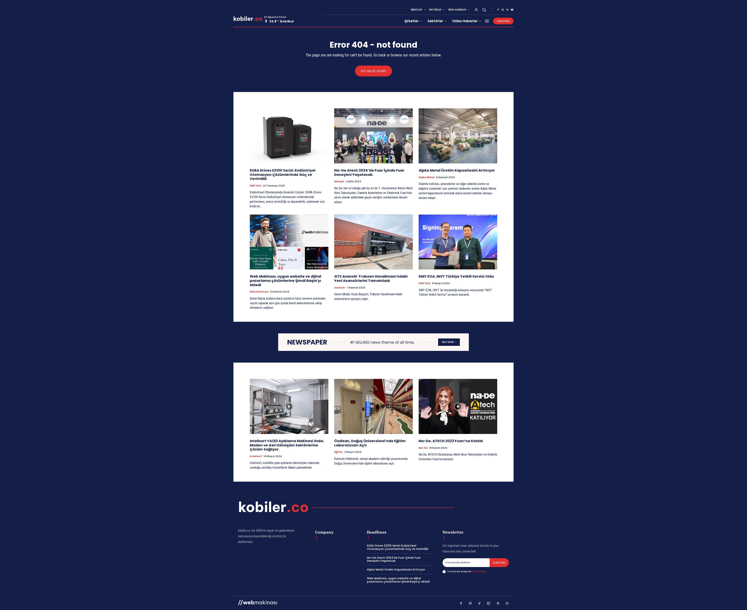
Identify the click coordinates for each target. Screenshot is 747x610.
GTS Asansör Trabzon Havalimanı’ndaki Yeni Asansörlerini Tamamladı (371, 278)
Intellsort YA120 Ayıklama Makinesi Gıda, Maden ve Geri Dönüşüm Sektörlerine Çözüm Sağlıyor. (287, 445)
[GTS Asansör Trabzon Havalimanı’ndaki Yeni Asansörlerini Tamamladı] (373, 242)
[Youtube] (512, 10)
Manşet (339, 181)
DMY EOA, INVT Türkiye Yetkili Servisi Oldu (456, 276)
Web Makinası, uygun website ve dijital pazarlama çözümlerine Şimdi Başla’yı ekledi (285, 280)
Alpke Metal (426, 177)
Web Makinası (259, 291)
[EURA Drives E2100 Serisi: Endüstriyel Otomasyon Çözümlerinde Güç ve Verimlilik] (289, 135)
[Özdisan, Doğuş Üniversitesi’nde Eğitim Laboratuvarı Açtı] (373, 406)
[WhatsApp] (507, 603)
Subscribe (499, 562)
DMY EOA (255, 185)
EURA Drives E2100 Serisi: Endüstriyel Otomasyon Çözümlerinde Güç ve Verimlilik (282, 174)
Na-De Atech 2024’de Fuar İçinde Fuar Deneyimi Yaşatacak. (369, 172)
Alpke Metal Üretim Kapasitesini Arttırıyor (457, 170)
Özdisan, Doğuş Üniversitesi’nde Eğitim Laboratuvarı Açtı (370, 443)
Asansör (339, 287)
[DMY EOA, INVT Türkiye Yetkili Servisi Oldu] (458, 242)
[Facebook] (498, 10)
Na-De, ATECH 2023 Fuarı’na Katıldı (451, 440)
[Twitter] (507, 10)
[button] (484, 9)
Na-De (423, 448)
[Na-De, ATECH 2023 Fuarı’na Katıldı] (458, 406)
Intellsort (256, 456)
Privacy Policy (478, 571)
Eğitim (338, 452)
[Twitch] (489, 603)
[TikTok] (479, 603)
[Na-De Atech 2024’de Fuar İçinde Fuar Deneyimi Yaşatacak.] (373, 135)
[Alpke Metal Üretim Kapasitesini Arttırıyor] (458, 135)
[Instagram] (502, 10)
